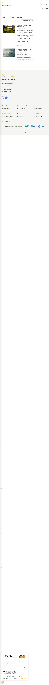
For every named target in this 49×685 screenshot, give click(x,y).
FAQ (18, 113)
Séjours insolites (5, 108)
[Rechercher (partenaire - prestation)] (44, 4)
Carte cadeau (5, 119)
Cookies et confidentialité (33, 132)
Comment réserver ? (22, 105)
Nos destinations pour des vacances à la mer (24, 50)
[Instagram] (3, 98)
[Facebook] (6, 98)
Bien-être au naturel (6, 111)
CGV (19, 132)
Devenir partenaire (37, 116)
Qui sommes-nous (37, 108)
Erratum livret (20, 116)
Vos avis (35, 119)
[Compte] (41, 4)
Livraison (19, 111)
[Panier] (46, 4)
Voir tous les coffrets (6, 121)
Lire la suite (19, 45)
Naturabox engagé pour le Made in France (24, 26)
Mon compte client (21, 108)
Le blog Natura (36, 113)
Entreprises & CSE (37, 111)
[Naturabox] (6, 4)
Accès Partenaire (21, 119)
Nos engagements (37, 105)
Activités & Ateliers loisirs (8, 116)
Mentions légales (24, 132)
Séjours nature (5, 105)
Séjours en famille (6, 113)
